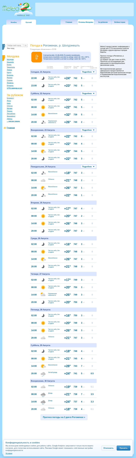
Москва (9, 108)
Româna (14, 22)
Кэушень (10, 85)
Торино (9, 111)
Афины (9, 119)
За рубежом (103, 22)
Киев (8, 103)
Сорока (9, 80)
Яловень (10, 83)
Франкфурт (11, 116)
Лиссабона (11, 114)
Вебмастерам (119, 22)
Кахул (9, 72)
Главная (69, 22)
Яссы (9, 101)
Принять (124, 448)
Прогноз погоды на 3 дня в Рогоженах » (64, 417)
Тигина (9, 70)
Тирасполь (11, 67)
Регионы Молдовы (85, 22)
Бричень (10, 75)
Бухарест (10, 98)
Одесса (9, 106)
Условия (9, 453)
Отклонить (108, 448)
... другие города (13, 121)
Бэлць (9, 65)
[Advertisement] (115, 126)
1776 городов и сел (14, 88)
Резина (9, 78)
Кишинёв (10, 62)
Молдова (10, 59)
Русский (29, 22)
